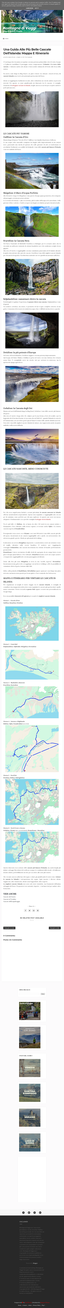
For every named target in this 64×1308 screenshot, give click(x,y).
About (30, 1305)
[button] (6, 39)
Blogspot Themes (45, 1302)
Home (19, 1305)
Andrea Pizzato (12, 57)
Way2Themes (28, 1302)
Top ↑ (43, 1305)
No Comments (28, 57)
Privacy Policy (36, 1305)
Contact (25, 1305)
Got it (37, 8)
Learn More (29, 8)
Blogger (35, 1263)
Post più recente (9, 928)
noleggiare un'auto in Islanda (21, 85)
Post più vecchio (55, 928)
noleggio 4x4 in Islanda (43, 519)
